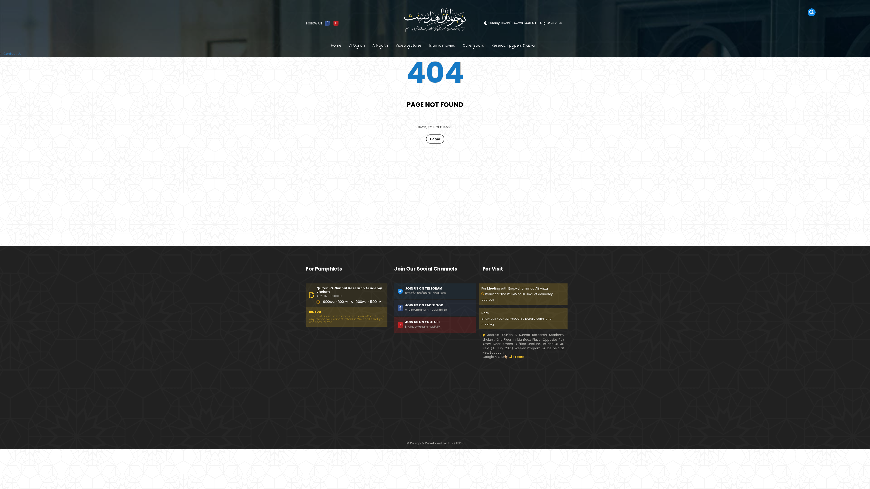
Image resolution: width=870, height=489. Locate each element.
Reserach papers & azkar (514, 45)
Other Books (473, 45)
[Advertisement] (346, 390)
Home (336, 45)
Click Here (516, 357)
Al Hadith (380, 45)
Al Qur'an (357, 45)
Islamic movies (442, 45)
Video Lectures (409, 45)
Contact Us (12, 53)
